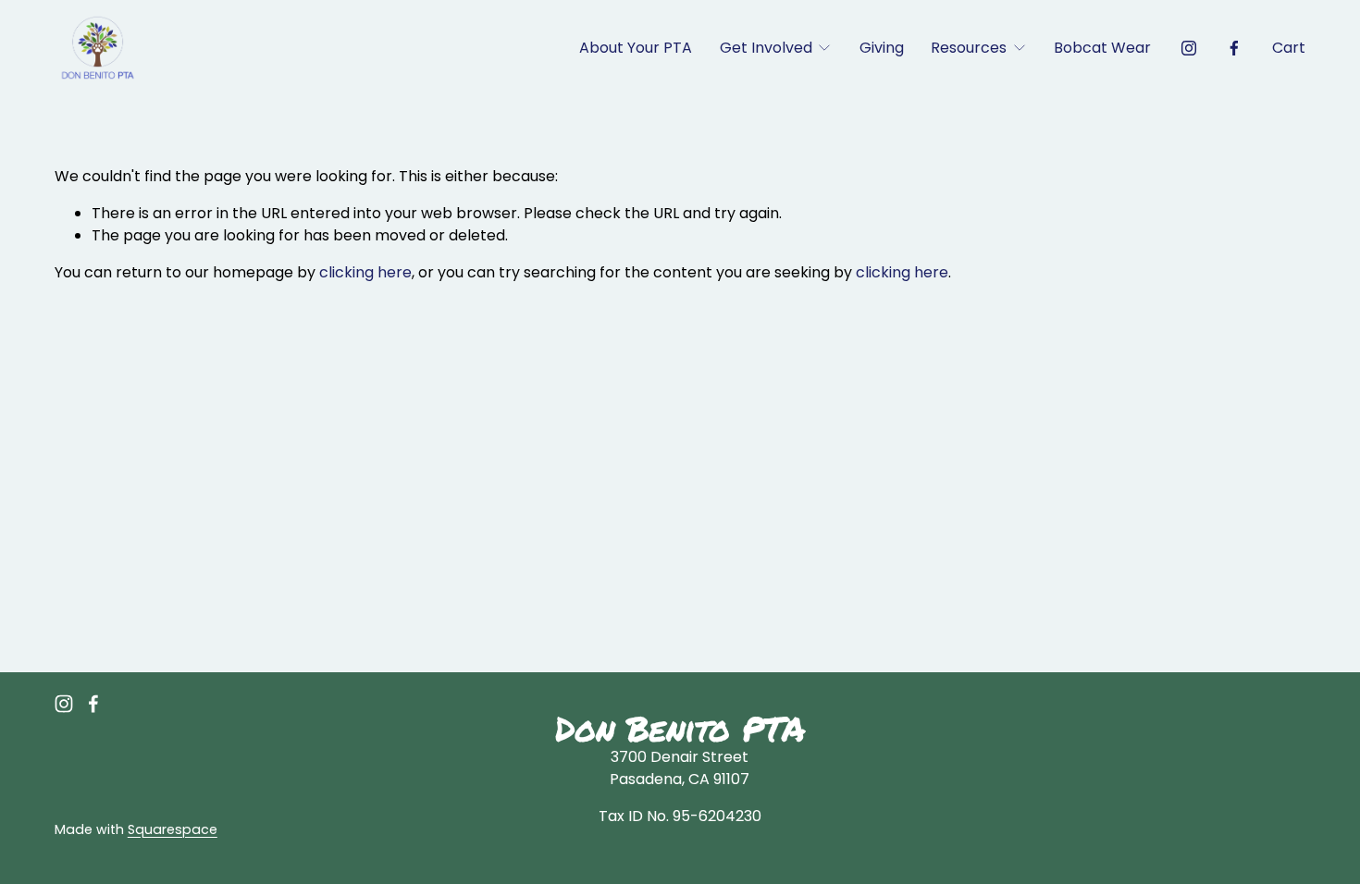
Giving (881, 47)
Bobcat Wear (1102, 47)
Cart (1288, 47)
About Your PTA (635, 47)
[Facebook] (1234, 48)
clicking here (365, 272)
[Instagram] (1189, 48)
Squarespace (172, 829)
